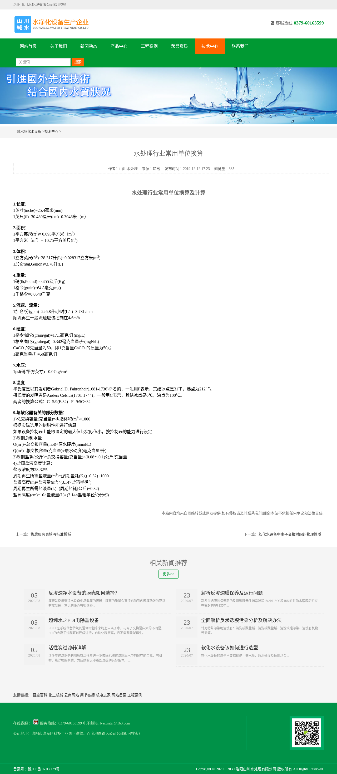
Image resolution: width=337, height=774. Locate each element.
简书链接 (87, 695)
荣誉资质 (179, 46)
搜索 (78, 62)
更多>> (168, 574)
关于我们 (58, 46)
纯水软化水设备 (29, 131)
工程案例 (149, 46)
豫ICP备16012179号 (44, 769)
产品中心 (119, 46)
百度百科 (40, 695)
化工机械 (55, 695)
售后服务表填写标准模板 (51, 534)
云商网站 (71, 695)
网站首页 (28, 46)
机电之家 (103, 695)
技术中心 (209, 46)
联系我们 (240, 46)
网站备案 (119, 695)
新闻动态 (88, 46)
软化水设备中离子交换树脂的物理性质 (290, 534)
